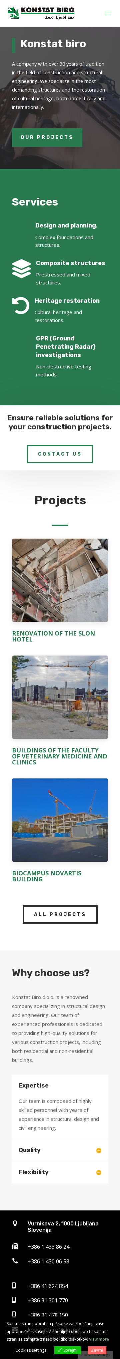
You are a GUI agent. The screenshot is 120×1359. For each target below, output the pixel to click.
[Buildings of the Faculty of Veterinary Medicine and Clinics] (60, 700)
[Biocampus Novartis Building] (60, 822)
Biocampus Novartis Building (46, 876)
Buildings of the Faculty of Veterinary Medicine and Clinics (59, 756)
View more (99, 1339)
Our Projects (47, 137)
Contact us (60, 454)
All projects (60, 914)
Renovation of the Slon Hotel (53, 636)
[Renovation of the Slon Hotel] (60, 583)
